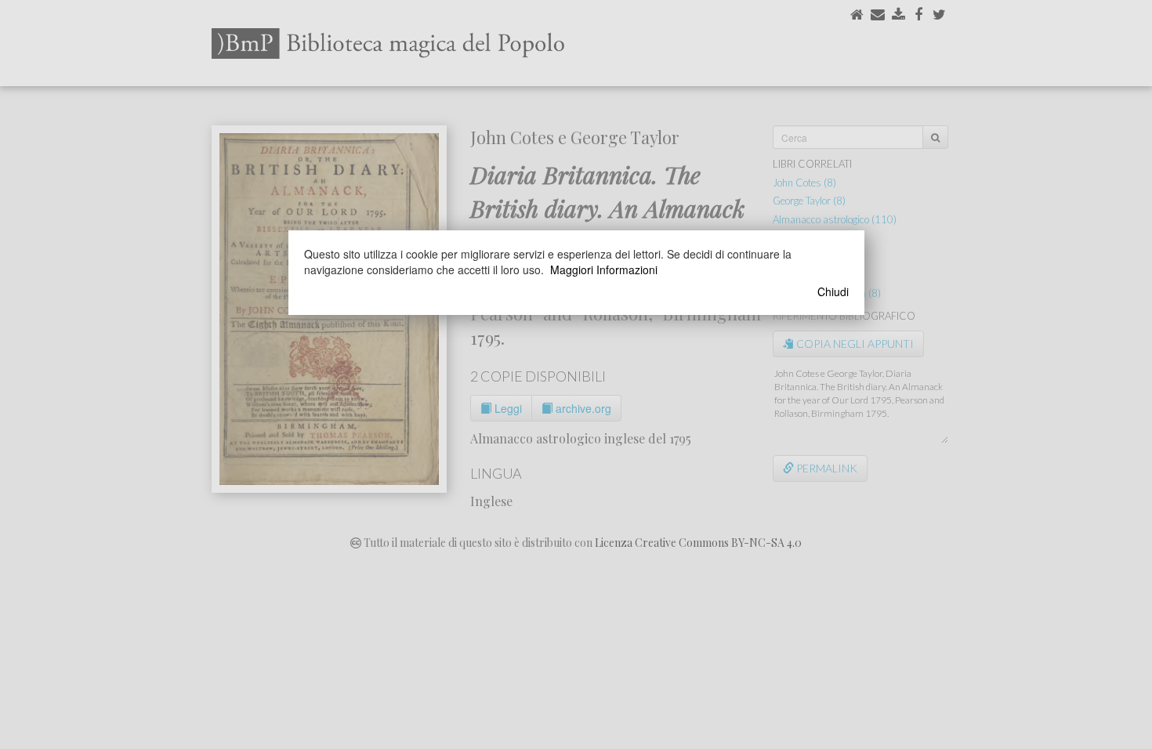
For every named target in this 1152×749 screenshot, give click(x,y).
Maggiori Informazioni (604, 269)
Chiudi (833, 291)
